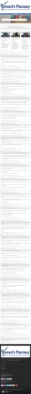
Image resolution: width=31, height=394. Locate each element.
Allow (3, 391)
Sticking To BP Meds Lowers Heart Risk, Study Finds (11, 125)
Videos (11, 21)
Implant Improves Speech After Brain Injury (9, 208)
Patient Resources (3, 365)
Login (29, 12)
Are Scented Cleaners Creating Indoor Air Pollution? (15, 39)
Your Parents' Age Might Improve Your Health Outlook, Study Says (13, 83)
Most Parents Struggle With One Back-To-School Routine (12, 324)
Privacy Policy (11, 391)
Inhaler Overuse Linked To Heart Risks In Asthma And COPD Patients (14, 70)
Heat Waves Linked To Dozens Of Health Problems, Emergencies (13, 179)
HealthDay (6, 340)
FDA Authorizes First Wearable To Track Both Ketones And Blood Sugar (14, 56)
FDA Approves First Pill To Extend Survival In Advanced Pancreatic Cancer (15, 152)
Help (19, 12)
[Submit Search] (28, 20)
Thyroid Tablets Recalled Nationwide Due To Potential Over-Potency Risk (15, 165)
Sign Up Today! (26, 12)
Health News (5, 21)
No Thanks (6, 391)
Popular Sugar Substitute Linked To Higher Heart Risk (11, 250)
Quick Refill (22, 12)
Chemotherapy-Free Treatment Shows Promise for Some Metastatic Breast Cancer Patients (25, 40)
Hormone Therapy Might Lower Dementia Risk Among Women (13, 111)
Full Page (18, 79)
